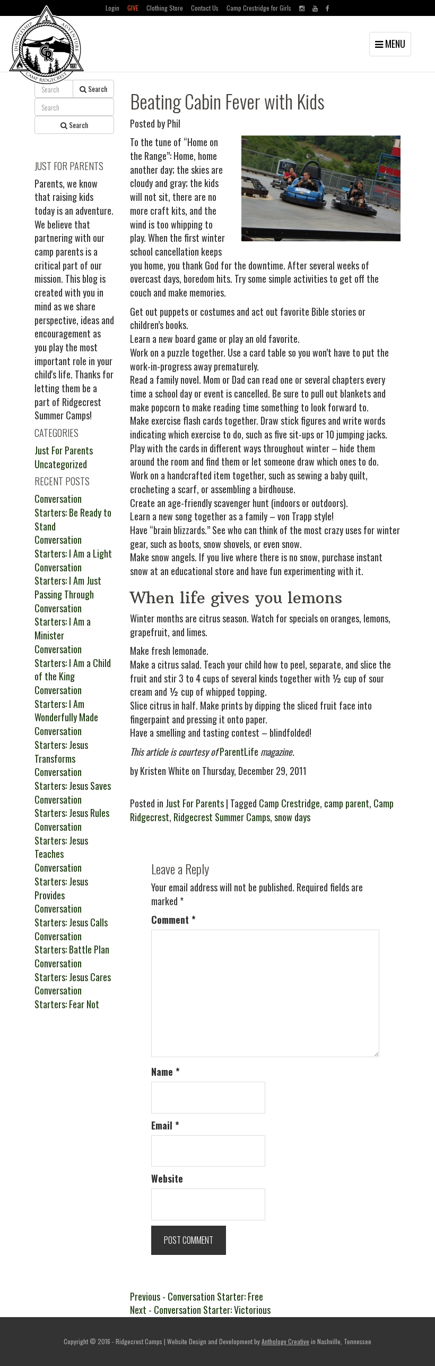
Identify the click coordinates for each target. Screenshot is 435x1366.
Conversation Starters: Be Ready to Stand (72, 512)
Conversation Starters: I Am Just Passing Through (67, 580)
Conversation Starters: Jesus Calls (71, 915)
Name (165, 1071)
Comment (173, 919)
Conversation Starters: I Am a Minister (62, 621)
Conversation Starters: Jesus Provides (61, 881)
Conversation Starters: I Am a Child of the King (72, 662)
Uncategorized (60, 464)
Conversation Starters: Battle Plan (71, 943)
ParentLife (239, 751)
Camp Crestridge (289, 803)
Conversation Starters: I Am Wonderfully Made (66, 703)
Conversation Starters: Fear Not (66, 997)
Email (165, 1125)
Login (112, 7)
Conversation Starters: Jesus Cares (72, 970)
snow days (292, 817)
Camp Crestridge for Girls (259, 7)
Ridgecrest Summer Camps (221, 817)
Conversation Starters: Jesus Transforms (61, 744)
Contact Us (205, 7)
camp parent (346, 803)
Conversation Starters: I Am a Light (73, 546)
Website (167, 1178)
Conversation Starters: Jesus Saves (72, 778)
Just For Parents (195, 803)
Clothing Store (164, 7)
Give (132, 7)
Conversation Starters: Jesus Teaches (61, 840)
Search (96, 88)
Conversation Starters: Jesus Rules (71, 806)
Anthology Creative (285, 1341)
